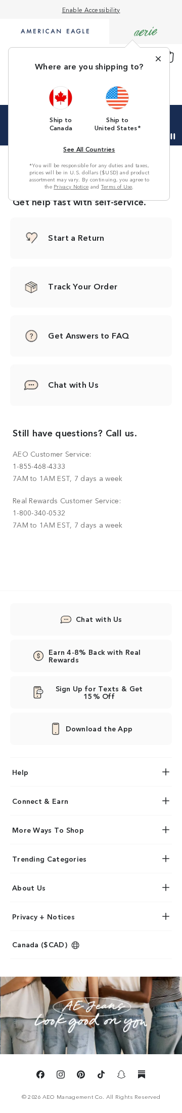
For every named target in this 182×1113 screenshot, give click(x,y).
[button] (61, 108)
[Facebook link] (40, 1076)
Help (20, 772)
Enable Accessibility (91, 9)
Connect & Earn (40, 801)
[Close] (158, 58)
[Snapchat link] (121, 1076)
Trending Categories (49, 859)
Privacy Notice (71, 186)
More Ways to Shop (48, 830)
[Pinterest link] (81, 1076)
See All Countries (89, 148)
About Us (29, 887)
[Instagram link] (61, 1076)
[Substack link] (142, 1076)
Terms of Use (116, 186)
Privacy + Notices (43, 916)
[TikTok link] (101, 1076)
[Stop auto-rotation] (173, 136)
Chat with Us (99, 619)
